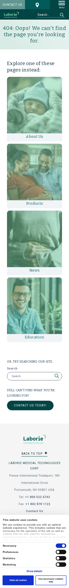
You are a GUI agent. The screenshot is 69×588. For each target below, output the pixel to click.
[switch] (61, 552)
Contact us (12, 4)
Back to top (33, 453)
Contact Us (34, 511)
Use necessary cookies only (50, 580)
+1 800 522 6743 (37, 497)
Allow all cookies (18, 580)
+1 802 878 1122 (37, 504)
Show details (34, 571)
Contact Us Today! (30, 405)
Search (12, 368)
